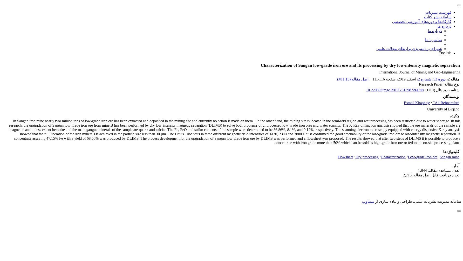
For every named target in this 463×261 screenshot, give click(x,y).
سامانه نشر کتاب (437, 17)
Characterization (393, 157)
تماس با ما (433, 40)
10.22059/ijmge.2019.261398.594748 (395, 90)
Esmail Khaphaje (417, 103)
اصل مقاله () (353, 79)
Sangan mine (449, 157)
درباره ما (444, 26)
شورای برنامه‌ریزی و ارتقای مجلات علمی (409, 49)
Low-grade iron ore (422, 157)
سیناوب (368, 201)
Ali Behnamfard (446, 103)
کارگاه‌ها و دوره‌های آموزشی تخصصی (421, 22)
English (444, 53)
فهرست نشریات (438, 12)
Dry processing (367, 157)
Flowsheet (345, 157)
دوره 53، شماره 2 (432, 79)
